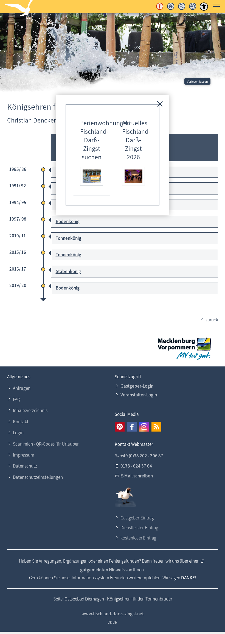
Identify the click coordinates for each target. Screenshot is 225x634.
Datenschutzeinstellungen (38, 477)
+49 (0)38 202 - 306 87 (141, 456)
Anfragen (21, 388)
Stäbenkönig (68, 271)
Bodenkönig (68, 221)
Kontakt (21, 422)
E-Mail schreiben (136, 476)
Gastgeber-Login (136, 386)
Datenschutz (25, 466)
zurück (212, 320)
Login (18, 433)
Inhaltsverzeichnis (30, 410)
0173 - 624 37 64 (136, 466)
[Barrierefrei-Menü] (204, 6)
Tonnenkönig (68, 238)
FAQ (16, 399)
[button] (120, 427)
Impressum (23, 455)
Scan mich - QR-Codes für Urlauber (46, 444)
